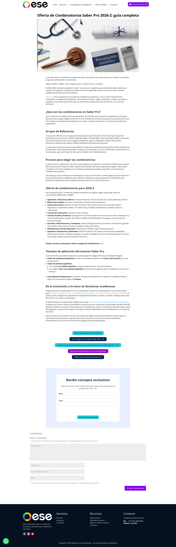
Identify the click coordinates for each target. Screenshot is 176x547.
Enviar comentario (135, 488)
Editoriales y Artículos (97, 520)
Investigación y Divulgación (80, 5)
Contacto (113, 5)
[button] (6, 541)
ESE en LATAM (100, 5)
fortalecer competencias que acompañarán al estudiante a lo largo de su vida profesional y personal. (88, 293)
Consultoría (60, 523)
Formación (60, 520)
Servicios (62, 5)
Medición (59, 518)
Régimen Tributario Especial (99, 523)
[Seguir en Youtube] (32, 533)
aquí (102, 243)
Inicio (55, 5)
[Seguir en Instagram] (28, 533)
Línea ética (93, 525)
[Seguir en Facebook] (24, 533)
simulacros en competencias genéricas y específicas (108, 302)
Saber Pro (49, 97)
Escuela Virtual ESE (139, 4)
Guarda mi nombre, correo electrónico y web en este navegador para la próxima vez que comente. (66, 483)
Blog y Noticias (95, 518)
